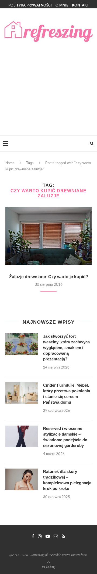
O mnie (62, 5)
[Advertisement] (48, 84)
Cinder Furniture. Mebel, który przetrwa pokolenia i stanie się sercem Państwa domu (66, 393)
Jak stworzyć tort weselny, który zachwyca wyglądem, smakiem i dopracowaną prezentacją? (66, 347)
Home (10, 163)
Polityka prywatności (30, 5)
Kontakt (80, 5)
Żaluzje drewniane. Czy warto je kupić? (48, 276)
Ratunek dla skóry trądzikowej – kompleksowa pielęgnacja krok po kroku (67, 480)
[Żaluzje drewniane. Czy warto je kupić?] (48, 235)
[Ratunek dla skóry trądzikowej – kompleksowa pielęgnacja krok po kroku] (21, 479)
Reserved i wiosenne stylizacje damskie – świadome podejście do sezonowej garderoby (65, 437)
